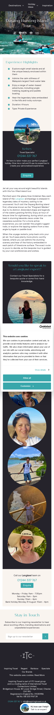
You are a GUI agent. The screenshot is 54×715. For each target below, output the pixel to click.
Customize (25, 386)
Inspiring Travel (11, 668)
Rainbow (34, 668)
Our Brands (27, 672)
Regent (24, 668)
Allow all (27, 378)
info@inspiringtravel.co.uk (34, 701)
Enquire (27, 175)
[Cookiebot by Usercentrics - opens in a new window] (39, 327)
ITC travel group (38, 681)
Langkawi (19, 199)
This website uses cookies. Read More (27, 675)
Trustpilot (27, 39)
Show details (40, 370)
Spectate (46, 668)
